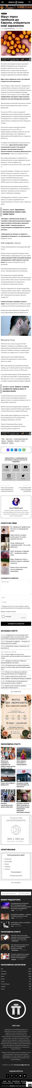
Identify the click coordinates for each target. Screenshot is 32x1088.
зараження (10, 441)
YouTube (25, 470)
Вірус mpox (9, 439)
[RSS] (16, 1076)
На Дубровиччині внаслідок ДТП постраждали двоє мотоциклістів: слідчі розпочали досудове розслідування (15, 637)
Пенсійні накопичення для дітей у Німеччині (7, 805)
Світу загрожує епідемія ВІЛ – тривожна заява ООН (19, 553)
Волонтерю (8, 861)
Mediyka (12, 1086)
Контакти (17, 1083)
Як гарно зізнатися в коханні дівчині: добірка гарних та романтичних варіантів (20, 955)
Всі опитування (16, 882)
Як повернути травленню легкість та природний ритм (20, 529)
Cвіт (2, 969)
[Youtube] (24, 1076)
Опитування (16, 1081)
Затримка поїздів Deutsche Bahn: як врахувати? (23, 784)
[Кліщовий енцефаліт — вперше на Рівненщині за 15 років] (5, 917)
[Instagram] (12, 1076)
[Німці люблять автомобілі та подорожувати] (24, 753)
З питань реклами (7, 1083)
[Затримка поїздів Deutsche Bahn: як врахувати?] (24, 775)
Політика (3, 971)
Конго (23, 441)
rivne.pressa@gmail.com (22, 1065)
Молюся (7, 869)
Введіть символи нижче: (8, 611)
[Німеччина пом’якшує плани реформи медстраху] (5, 572)
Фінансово (8, 859)
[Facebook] (7, 1076)
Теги (9, 1081)
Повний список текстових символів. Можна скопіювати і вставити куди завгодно (20, 937)
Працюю (7, 866)
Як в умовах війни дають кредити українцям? (25, 489)
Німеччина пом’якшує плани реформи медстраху (18, 569)
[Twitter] (20, 1076)
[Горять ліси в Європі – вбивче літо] (8, 775)
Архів (4, 1081)
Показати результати (16, 875)
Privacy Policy (26, 1083)
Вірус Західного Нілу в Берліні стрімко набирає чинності (19, 561)
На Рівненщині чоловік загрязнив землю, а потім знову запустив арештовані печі (16, 667)
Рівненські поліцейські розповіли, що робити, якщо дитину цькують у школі (8, 764)
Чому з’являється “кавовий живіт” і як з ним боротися (20, 545)
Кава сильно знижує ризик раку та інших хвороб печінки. (18, 537)
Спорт (3, 989)
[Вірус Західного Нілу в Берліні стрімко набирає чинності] (5, 564)
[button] (29, 2)
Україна (3, 986)
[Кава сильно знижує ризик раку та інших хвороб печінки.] (5, 540)
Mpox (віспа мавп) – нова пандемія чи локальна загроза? (7, 489)
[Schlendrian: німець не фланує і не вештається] (5, 925)
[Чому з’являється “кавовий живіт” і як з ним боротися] (5, 548)
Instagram (9, 478)
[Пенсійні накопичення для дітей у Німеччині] (8, 795)
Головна (3, 11)
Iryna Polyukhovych (9, 28)
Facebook (16, 470)
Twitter (23, 478)
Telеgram (6, 470)
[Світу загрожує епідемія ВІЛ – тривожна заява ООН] (5, 556)
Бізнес (3, 979)
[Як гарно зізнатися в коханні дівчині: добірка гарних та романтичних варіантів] (5, 956)
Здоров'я (9, 11)
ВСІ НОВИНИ (15, 691)
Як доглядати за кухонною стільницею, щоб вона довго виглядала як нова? (16, 656)
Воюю (7, 864)
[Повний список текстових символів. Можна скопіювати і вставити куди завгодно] (5, 938)
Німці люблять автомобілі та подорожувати (22, 762)
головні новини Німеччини (21, 439)
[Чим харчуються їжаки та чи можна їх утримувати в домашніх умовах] (5, 947)
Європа (3, 441)
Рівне (2, 976)
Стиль (2, 981)
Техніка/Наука (5, 984)
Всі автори (24, 1081)
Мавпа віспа (5, 443)
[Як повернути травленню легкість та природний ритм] (5, 532)
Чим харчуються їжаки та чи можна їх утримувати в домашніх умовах (20, 946)
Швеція (11, 443)
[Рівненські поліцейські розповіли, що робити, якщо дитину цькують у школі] (8, 753)
